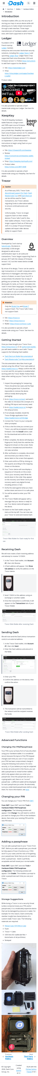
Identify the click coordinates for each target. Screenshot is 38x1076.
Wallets (18, 9)
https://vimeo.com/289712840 (15, 167)
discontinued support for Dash (16, 193)
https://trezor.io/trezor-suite (20, 324)
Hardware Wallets (28, 9)
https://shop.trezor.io (17, 321)
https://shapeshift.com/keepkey (19, 150)
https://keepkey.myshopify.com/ (20, 161)
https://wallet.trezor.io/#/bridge (16, 418)
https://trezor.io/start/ (17, 399)
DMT (32, 801)
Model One (15, 306)
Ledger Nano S (24, 53)
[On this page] (34, 3)
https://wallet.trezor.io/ (17, 407)
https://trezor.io (14, 318)
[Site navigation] (4, 3)
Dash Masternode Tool (13, 359)
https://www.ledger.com (16, 68)
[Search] (28, 3)
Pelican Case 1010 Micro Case (15, 926)
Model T (26, 306)
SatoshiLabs (6, 246)
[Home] (3, 9)
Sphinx (18, 1070)
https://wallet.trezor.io (10, 369)
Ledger (4, 48)
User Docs (10, 9)
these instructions (28, 61)
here (27, 790)
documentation (28, 359)
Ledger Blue (13, 56)
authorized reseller (29, 347)
